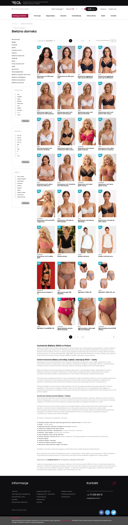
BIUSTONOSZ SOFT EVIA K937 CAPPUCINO (46, 221)
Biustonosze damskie (45, 430)
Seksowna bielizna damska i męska (50, 442)
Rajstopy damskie (44, 426)
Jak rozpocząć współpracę (21, 494)
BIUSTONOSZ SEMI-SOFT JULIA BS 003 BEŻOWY (64, 113)
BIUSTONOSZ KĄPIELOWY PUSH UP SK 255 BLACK (105, 77)
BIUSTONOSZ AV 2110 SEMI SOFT (65, 77)
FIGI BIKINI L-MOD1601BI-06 (45, 328)
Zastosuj (25, 121)
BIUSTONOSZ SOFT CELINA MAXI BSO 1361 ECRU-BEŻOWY (44, 185)
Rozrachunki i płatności (20, 502)
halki (13, 66)
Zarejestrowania (52, 459)
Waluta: (70, 9)
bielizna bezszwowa (18, 80)
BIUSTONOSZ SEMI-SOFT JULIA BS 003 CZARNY (105, 113)
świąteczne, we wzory (64, 426)
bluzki (13, 47)
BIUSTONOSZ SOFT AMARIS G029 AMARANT (86, 149)
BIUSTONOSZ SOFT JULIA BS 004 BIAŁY (86, 221)
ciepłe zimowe (76, 422)
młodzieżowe (57, 430)
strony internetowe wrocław (19, 510)
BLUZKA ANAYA (62, 256)
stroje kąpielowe (17, 72)
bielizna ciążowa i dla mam (21, 74)
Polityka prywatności (68, 494)
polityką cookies (66, 520)
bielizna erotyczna (18, 55)
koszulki (14, 45)
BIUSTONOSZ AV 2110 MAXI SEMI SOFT (45, 77)
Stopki (41, 424)
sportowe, (59, 422)
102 (82, 41)
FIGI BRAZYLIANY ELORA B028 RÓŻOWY (107, 329)
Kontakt (39, 502)
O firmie (14, 491)
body (13, 61)
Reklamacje (41, 499)
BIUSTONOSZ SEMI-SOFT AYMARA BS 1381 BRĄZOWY (45, 113)
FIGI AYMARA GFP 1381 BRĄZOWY (64, 293)
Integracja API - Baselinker (46, 494)
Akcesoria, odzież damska (47, 444)
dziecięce (54, 426)
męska (58, 444)
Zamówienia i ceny (18, 497)
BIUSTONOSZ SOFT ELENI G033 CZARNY (85, 185)
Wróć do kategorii (20, 28)
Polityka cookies (66, 491)
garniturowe (67, 422)
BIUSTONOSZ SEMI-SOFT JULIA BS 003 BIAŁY (85, 113)
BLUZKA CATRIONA (83, 256)
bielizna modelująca (19, 77)
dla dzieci (64, 444)
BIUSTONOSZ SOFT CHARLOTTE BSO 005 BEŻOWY (66, 185)
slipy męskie (49, 432)
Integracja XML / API (43, 491)
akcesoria (15, 69)
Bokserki (41, 432)
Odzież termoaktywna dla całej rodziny (51, 428)
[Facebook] (101, 512)
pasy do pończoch (18, 63)
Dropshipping (41, 497)
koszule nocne (17, 50)
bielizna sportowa (18, 82)
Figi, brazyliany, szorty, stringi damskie (51, 434)
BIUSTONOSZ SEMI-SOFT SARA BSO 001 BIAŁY (44, 149)
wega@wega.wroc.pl (93, 498)
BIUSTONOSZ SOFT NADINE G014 (45, 257)
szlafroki (14, 58)
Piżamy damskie (44, 436)
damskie (52, 422)
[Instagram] (107, 512)
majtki (14, 42)
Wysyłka (14, 499)
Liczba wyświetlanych (103, 40)
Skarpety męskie (44, 422)
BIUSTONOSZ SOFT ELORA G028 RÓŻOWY (105, 185)
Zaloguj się (103, 9)
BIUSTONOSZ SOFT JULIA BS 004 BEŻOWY (65, 221)
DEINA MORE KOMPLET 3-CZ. (45, 293)
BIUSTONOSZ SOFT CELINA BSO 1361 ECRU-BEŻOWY (106, 149)
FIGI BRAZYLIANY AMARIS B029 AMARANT (65, 329)
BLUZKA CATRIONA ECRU (105, 256)
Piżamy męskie (43, 438)
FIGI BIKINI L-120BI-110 (84, 292)
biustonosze (16, 39)
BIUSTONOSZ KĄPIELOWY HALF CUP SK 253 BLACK (85, 77)
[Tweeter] (113, 512)
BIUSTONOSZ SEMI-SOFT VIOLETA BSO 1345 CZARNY (65, 149)
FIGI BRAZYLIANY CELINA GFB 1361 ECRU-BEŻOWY (86, 329)
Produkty (15, 23)
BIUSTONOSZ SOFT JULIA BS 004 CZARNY (106, 221)
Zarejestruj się (112, 9)
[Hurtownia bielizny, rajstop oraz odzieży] (16, 2)
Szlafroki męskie (44, 440)
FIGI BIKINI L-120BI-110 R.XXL (106, 292)
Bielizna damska (26, 24)
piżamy (14, 53)
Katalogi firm (65, 497)
